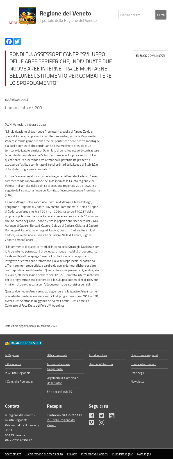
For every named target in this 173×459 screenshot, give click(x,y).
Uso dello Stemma (101, 364)
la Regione (12, 355)
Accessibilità (13, 454)
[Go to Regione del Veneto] (23, 342)
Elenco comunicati (150, 55)
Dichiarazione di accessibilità (44, 454)
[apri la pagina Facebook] (93, 417)
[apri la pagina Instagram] (103, 423)
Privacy (72, 454)
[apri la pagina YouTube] (113, 417)
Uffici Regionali (57, 355)
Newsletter (138, 381)
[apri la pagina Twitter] (103, 417)
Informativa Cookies (94, 454)
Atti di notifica (98, 355)
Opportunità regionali (144, 355)
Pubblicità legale (122, 454)
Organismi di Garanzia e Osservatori (62, 380)
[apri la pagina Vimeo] (93, 423)
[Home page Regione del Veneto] (27, 16)
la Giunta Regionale (17, 373)
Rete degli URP (140, 373)
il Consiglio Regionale (19, 381)
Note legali (144, 454)
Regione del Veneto (68, 16)
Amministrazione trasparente (58, 366)
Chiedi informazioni (143, 364)
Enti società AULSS (59, 391)
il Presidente (13, 364)
